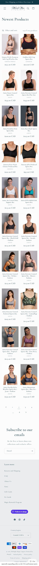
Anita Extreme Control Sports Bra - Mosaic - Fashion (29, 276)
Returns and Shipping (12, 471)
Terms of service (15, 558)
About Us (7, 481)
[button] (4, 8)
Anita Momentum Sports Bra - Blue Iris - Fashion (29, 389)
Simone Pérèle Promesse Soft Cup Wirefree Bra (10, 58)
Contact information (21, 561)
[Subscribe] (32, 451)
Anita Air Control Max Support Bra (10, 201)
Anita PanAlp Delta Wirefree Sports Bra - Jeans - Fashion (10, 389)
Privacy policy (28, 554)
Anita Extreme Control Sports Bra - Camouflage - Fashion (29, 314)
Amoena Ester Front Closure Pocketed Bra (10, 165)
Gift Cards (8, 492)
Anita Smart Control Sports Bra (10, 94)
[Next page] (25, 412)
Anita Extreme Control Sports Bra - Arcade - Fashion (29, 238)
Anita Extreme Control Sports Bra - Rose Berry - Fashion (29, 352)
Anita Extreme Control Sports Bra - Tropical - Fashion (10, 352)
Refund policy (18, 554)
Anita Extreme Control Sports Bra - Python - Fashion (10, 276)
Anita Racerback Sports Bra (29, 130)
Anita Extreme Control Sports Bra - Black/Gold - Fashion (10, 238)
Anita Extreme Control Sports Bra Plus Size (29, 94)
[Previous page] (6, 407)
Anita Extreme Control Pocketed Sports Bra (10, 313)
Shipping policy (26, 558)
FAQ (6, 476)
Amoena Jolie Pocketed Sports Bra (29, 165)
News (6, 487)
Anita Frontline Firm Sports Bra (10, 130)
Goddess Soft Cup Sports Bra (29, 58)
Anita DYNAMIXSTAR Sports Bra (29, 201)
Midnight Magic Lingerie (18, 551)
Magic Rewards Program (13, 502)
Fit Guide (7, 497)
